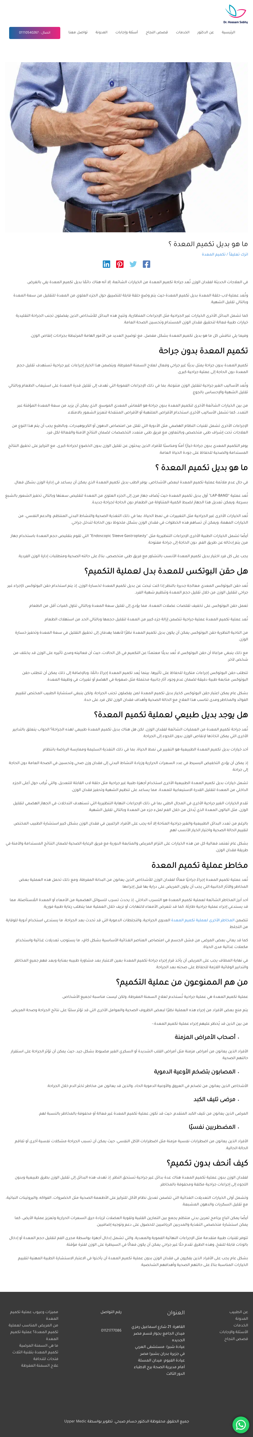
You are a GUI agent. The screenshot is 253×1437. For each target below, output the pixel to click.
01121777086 (111, 1331)
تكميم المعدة (214, 255)
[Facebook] (146, 265)
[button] (34, 33)
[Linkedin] (106, 265)
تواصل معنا (78, 33)
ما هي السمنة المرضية (38, 1346)
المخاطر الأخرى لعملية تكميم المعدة (202, 921)
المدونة (101, 33)
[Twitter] (133, 265)
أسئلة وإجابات (126, 33)
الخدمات (183, 33)
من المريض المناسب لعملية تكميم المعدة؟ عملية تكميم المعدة (33, 1332)
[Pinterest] (120, 265)
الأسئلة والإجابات (233, 1332)
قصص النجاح (157, 33)
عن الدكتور (205, 33)
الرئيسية (228, 33)
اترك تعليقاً (238, 255)
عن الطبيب (238, 1312)
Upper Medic (75, 1422)
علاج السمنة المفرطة (39, 1366)
